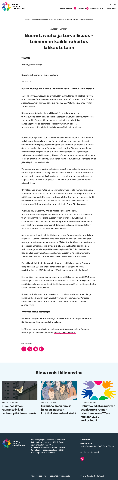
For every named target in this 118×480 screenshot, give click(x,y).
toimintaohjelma (52, 242)
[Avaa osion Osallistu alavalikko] (87, 8)
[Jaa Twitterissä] (29, 348)
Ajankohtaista (96, 8)
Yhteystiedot (110, 8)
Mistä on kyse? (66, 8)
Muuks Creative (100, 476)
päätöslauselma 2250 (53, 214)
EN (115, 4)
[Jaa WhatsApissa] (41, 348)
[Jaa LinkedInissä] (35, 348)
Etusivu (27, 20)
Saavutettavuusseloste (60, 476)
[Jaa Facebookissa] (23, 348)
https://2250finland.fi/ (65, 332)
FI (110, 4)
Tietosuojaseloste (38, 476)
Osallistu (82, 8)
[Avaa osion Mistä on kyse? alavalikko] (75, 8)
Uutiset (63, 29)
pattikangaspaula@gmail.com (47, 322)
